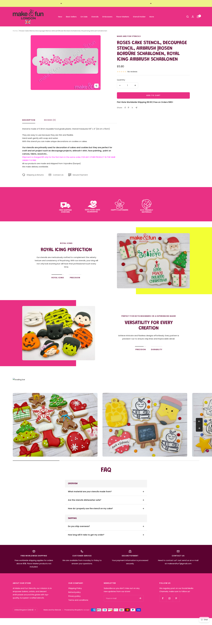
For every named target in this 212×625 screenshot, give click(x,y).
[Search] (187, 17)
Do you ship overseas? (79, 526)
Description (28, 120)
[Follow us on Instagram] (169, 598)
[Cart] (198, 17)
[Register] (140, 598)
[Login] (193, 17)
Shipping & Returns (35, 174)
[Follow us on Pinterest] (176, 598)
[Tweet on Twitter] (132, 107)
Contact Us (58, 174)
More (151, 16)
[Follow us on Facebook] (162, 598)
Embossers (107, 16)
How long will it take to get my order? (86, 534)
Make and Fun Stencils (129, 36)
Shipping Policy (75, 588)
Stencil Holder (139, 16)
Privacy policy (74, 596)
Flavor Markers (122, 16)
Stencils (95, 16)
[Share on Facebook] (125, 107)
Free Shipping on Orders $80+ (106, 3)
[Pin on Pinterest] (128, 107)
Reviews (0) (50, 120)
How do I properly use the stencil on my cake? (90, 508)
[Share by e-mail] (136, 107)
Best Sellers (71, 16)
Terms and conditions (78, 600)
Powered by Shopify (72, 610)
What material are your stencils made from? (90, 491)
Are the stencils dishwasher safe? (84, 500)
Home (15, 31)
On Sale (83, 16)
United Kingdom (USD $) (23, 610)
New (60, 16)
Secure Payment (80, 174)
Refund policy (74, 592)
